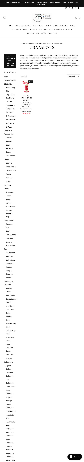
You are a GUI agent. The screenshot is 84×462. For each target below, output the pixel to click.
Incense (9, 278)
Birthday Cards (9, 290)
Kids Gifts (9, 238)
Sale (43, 33)
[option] (42, 3)
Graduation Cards (10, 339)
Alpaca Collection (9, 367)
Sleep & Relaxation (10, 272)
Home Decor (10, 167)
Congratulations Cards (11, 300)
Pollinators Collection (10, 434)
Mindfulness (10, 253)
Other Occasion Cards (9, 348)
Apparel (9, 141)
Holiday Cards (9, 318)
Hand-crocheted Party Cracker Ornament (11, 61)
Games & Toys (9, 225)
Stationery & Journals (60, 29)
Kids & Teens (11, 235)
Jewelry (9, 138)
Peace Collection (9, 427)
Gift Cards (9, 112)
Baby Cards (10, 295)
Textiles (8, 181)
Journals (9, 358)
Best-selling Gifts (10, 89)
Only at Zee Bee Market (10, 96)
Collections (33, 33)
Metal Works (10, 422)
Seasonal (9, 178)
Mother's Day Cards (11, 325)
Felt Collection (9, 381)
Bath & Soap (10, 260)
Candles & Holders (10, 265)
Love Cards (10, 306)
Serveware (10, 192)
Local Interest (11, 411)
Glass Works (10, 387)
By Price (9, 127)
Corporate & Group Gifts (10, 107)
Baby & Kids (36, 29)
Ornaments (30, 43)
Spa (45, 29)
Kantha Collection (9, 405)
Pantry (8, 199)
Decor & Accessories (10, 243)
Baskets (9, 163)
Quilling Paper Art (9, 448)
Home (72, 26)
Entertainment (11, 170)
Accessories (10, 156)
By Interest (10, 123)
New (11, 26)
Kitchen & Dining (20, 29)
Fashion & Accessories (56, 26)
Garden (8, 174)
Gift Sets (9, 102)
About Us (52, 33)
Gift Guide (38, 26)
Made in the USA (10, 416)
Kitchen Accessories (10, 204)
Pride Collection (9, 441)
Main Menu (9, 72)
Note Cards (10, 355)
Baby (8, 231)
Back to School (23, 26)
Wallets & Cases (9, 150)
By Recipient (10, 116)
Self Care (9, 256)
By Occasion (10, 120)
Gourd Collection (9, 392)
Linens (8, 196)
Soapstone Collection (10, 455)
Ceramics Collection (9, 374)
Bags (8, 145)
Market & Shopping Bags (9, 213)
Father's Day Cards (10, 332)
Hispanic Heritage (9, 398)
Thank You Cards (10, 311)
